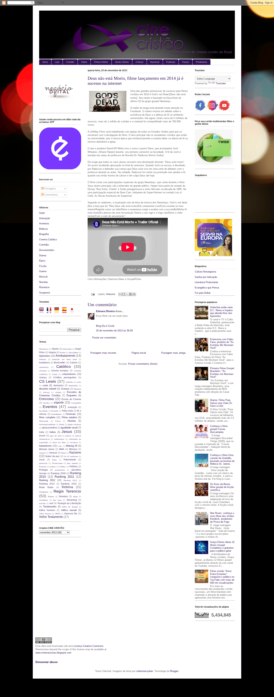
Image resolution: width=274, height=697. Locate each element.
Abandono (43, 349)
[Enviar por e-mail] (120, 294)
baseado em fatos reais (64, 359)
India (41, 432)
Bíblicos (43, 229)
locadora (74, 442)
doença (46, 392)
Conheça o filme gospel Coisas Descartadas (219, 429)
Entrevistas (46, 399)
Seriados (63, 496)
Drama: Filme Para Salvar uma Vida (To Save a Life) (221, 403)
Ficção (42, 266)
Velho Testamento (51, 516)
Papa (54, 460)
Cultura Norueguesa (205, 271)
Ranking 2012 (47, 480)
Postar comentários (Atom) (142, 363)
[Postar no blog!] (123, 294)
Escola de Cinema (71, 399)
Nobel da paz (52, 456)
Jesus (67, 431)
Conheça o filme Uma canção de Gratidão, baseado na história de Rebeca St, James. (222, 459)
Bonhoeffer (59, 362)
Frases (185, 62)
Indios (52, 432)
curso (78, 382)
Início (45, 62)
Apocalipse (73, 352)
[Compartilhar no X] (127, 294)
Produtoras (201, 62)
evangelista (76, 403)
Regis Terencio (67, 491)
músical (53, 452)
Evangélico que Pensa (207, 287)
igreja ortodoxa (74, 424)
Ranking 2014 (47, 484)
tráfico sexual (69, 510)
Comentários (51, 194)
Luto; (60, 446)
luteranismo (45, 445)
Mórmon (73, 449)
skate (75, 497)
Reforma (67, 487)
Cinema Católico (48, 239)
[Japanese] (73, 311)
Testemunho (49, 506)
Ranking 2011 (64, 476)
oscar (42, 459)
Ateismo (110, 294)
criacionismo (69, 374)
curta (45, 385)
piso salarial (72, 463)
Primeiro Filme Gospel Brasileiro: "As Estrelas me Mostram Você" (222, 372)
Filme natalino (69, 417)
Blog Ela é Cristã (105, 326)
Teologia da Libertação (69, 503)
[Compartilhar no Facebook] (131, 294)
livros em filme (59, 442)
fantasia (54, 411)
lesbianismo (59, 439)
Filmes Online (101, 62)
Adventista (67, 349)
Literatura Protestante (206, 282)
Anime (62, 352)
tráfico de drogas (70, 507)
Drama (42, 255)
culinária (69, 382)
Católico (63, 366)
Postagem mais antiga (173, 352)
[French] (50, 311)
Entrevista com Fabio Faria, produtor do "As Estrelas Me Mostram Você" (222, 343)
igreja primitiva (49, 427)
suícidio (42, 503)
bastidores (44, 362)
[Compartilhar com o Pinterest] (134, 294)
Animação (44, 218)
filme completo (47, 417)
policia (53, 467)
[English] (42, 311)
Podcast (42, 467)
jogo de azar (56, 436)
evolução (72, 407)
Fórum (58, 421)
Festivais (170, 62)
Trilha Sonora (45, 514)
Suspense (44, 292)
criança (43, 377)
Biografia (44, 234)
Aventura (44, 223)
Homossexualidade (47, 424)
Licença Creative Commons (88, 646)
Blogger (174, 671)
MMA (61, 449)
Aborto (55, 349)
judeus (68, 436)
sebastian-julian (144, 671)
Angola (52, 352)
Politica (62, 467)
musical (42, 453)
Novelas (43, 282)
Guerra (42, 271)
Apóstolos (44, 355)
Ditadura (77, 389)
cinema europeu (60, 370)
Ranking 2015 (68, 484)
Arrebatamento (65, 355)
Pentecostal (57, 463)
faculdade (43, 411)
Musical (43, 276)
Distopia (65, 389)
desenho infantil (47, 388)
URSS (57, 514)
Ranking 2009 (58, 473)
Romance (44, 287)
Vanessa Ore (71, 513)
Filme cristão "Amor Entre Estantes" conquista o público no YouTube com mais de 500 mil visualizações (222, 577)
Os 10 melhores (71, 456)
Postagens (50, 188)
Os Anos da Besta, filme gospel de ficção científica (222, 487)
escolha (46, 403)
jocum (42, 435)
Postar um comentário (104, 337)
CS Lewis (47, 381)
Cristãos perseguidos (64, 377)
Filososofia (43, 421)
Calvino (74, 362)
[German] (57, 311)
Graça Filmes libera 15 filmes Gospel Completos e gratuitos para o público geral (222, 546)
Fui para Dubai (202, 292)
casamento (44, 367)
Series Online (122, 62)
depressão (73, 386)
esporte (59, 402)
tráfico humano (47, 510)
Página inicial (139, 352)
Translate (221, 83)
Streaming (72, 500)
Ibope (61, 424)
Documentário (46, 250)
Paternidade (70, 459)
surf (51, 503)
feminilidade (56, 414)
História (71, 421)
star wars (57, 500)
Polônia (73, 466)
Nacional (154, 62)
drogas (58, 392)
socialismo (43, 500)
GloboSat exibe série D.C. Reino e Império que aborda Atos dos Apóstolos (221, 311)
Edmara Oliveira (105, 311)
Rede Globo (46, 487)
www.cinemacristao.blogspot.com (53, 652)
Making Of (71, 445)
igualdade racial (69, 427)
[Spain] (65, 311)
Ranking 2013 (70, 480)
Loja (57, 62)
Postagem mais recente (103, 352)
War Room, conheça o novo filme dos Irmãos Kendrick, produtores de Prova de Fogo (222, 517)
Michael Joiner (46, 449)
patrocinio (43, 463)
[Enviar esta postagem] (92, 294)
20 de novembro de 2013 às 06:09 (114, 330)
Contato (70, 62)
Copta (54, 374)
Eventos (50, 406)
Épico (42, 260)
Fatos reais (67, 410)
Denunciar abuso (46, 662)
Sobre (84, 62)
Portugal (43, 470)
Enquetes (72, 395)
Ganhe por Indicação (206, 277)
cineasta (42, 371)
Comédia (44, 244)
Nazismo (75, 452)
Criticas (139, 62)
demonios (58, 385)
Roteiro (51, 497)
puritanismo (60, 470)
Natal (63, 453)
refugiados (43, 492)
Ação (42, 213)
